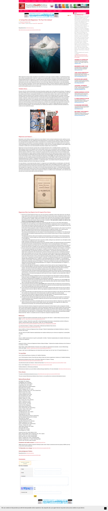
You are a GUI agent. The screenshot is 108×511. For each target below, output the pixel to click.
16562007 (28, 348)
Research (49, 10)
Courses (34, 1)
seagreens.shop (78, 63)
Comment (23, 476)
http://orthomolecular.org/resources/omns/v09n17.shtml (30, 327)
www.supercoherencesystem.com (81, 95)
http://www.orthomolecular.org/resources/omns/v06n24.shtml (31, 360)
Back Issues (33, 10)
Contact (60, 10)
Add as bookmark (19, 20)
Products (27, 1)
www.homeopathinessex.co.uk (81, 76)
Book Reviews (41, 10)
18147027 (23, 319)
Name (22, 469)
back (70, 15)
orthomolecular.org (30, 27)
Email (22, 472)
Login (87, 1)
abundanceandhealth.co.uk (80, 89)
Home (21, 10)
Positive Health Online (33, 6)
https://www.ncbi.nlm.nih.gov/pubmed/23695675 (28, 323)
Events (21, 1)
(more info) (25, 22)
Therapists (41, 1)
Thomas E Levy (80, 14)
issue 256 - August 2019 (38, 23)
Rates (51, 1)
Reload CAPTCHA (35, 487)
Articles (26, 10)
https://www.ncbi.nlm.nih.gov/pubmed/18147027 (35, 319)
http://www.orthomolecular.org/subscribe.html (41, 448)
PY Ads (47, 1)
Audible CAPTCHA (35, 489)
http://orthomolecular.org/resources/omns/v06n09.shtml (49, 374)
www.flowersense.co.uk (79, 102)
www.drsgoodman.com (79, 82)
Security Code (24, 492)
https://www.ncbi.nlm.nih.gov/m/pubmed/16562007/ (41, 348)
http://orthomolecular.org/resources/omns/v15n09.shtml (30, 30)
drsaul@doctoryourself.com (39, 442)
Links (54, 10)
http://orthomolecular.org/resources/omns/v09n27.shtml (55, 362)
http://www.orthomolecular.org (65, 368)
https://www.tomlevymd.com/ (81, 54)
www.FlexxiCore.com (79, 108)
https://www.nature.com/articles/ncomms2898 (47, 323)
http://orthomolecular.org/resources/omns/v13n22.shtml (41, 364)
